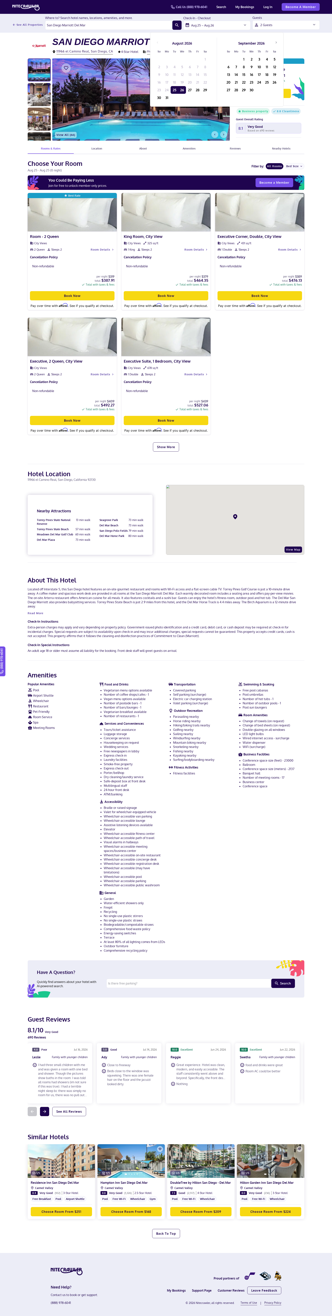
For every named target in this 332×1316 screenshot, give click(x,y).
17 (166, 82)
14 (197, 74)
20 (190, 82)
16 (159, 82)
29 (205, 90)
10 (166, 74)
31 (166, 98)
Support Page (202, 1290)
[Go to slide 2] (59, 1174)
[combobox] (109, 25)
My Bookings (244, 7)
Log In (267, 7)
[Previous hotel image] (214, 134)
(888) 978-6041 (61, 1303)
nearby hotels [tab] (281, 148)
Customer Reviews (231, 1290)
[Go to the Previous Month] (157, 42)
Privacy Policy (272, 1302)
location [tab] (96, 148)
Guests (257, 18)
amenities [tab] (189, 148)
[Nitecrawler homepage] (26, 7)
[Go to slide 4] (64, 1174)
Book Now (72, 296)
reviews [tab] (235, 148)
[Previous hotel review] (32, 1111)
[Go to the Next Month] (276, 42)
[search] (177, 25)
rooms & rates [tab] (51, 148)
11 (174, 74)
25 (174, 90)
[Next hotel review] (44, 1111)
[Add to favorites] (66, 68)
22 (205, 82)
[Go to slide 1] (56, 1174)
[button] (61, 1198)
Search (221, 7)
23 (159, 90)
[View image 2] (39, 94)
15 (205, 74)
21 (197, 82)
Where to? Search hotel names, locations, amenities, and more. (89, 18)
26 (182, 90)
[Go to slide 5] (67, 1174)
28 (197, 90)
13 (189, 74)
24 (167, 90)
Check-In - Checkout (197, 18)
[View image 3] (39, 119)
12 (182, 74)
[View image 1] (39, 69)
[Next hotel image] (223, 134)
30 (159, 98)
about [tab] (143, 148)
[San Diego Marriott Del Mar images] (141, 99)
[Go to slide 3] (62, 1174)
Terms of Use (249, 1302)
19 (182, 82)
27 (190, 90)
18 (174, 82)
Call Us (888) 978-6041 (191, 7)
